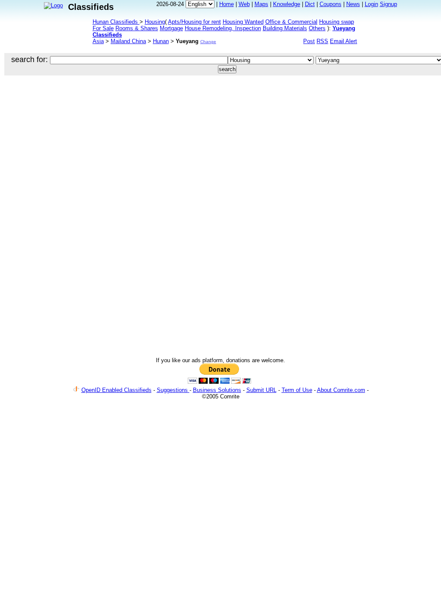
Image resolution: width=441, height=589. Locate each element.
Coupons (331, 4)
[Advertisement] (205, 107)
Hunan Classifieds (116, 22)
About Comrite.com (341, 390)
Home (226, 4)
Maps (261, 4)
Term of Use (297, 390)
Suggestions (173, 390)
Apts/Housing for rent (194, 22)
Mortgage (171, 28)
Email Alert (343, 41)
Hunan (161, 41)
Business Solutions (217, 390)
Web (244, 4)
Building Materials (285, 28)
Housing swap (336, 22)
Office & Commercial (291, 22)
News (353, 4)
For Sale (103, 28)
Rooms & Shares (136, 28)
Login (371, 4)
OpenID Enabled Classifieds (116, 390)
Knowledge (286, 4)
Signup (388, 4)
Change (208, 41)
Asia (98, 41)
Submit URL (261, 390)
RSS (322, 41)
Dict (310, 4)
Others (317, 28)
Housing (155, 22)
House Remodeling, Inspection (223, 28)
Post (309, 41)
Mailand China (128, 41)
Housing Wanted (243, 22)
